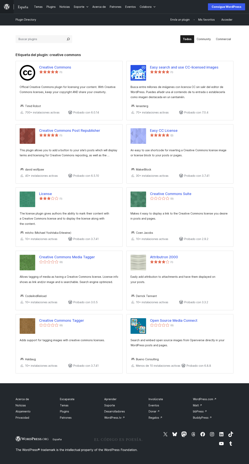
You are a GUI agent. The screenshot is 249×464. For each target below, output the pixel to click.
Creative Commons (55, 67)
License (45, 194)
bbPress (200, 411)
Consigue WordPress (226, 6)
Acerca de (22, 399)
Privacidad (22, 417)
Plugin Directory (26, 19)
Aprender (110, 399)
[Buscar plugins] (68, 39)
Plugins (64, 411)
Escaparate (67, 399)
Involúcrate (156, 399)
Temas (64, 405)
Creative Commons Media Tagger (67, 257)
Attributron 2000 (164, 257)
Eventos (154, 405)
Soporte (109, 405)
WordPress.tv (114, 417)
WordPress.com (205, 399)
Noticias (21, 405)
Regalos (155, 417)
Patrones (66, 417)
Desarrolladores (114, 411)
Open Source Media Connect (173, 320)
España (57, 439)
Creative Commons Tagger (61, 320)
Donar (154, 411)
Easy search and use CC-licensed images (184, 67)
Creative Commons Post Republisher (69, 130)
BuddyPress (202, 417)
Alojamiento (23, 411)
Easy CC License (164, 130)
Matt (197, 405)
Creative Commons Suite (170, 194)
